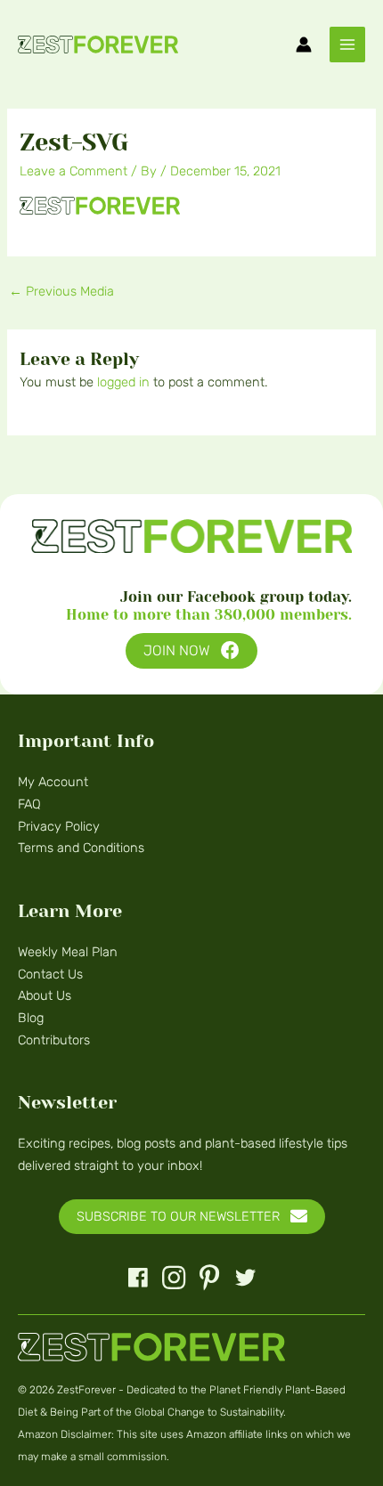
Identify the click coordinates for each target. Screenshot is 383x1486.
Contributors (54, 1040)
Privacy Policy (59, 826)
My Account (53, 782)
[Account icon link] (304, 45)
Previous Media (61, 291)
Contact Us (50, 974)
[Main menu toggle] (347, 44)
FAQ (29, 804)
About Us (44, 995)
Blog (31, 1018)
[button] (191, 651)
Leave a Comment (73, 171)
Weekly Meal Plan (68, 952)
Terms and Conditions (81, 848)
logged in (123, 382)
